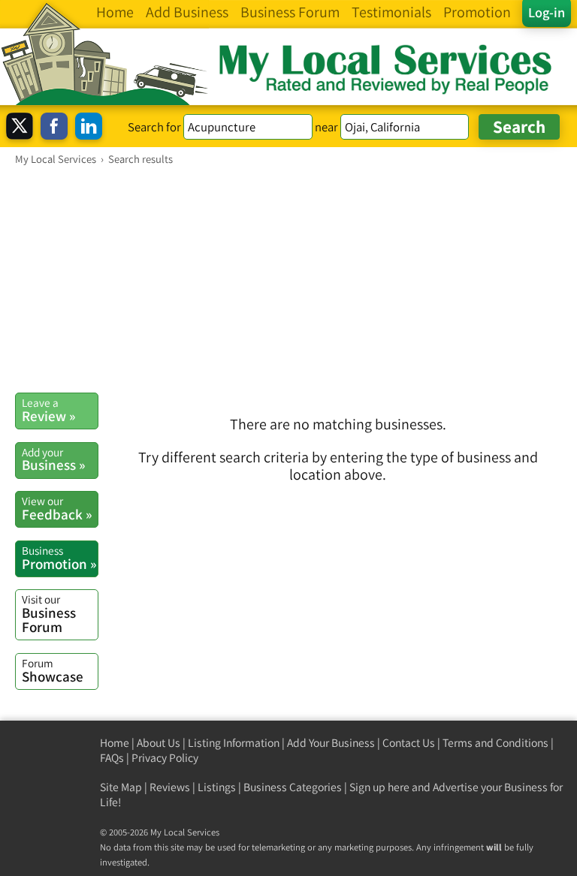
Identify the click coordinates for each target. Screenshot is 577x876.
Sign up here (379, 787)
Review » (48, 410)
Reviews (170, 787)
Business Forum (49, 614)
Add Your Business (331, 743)
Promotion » (59, 558)
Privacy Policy (164, 758)
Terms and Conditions (495, 743)
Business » (53, 459)
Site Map (121, 787)
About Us (158, 743)
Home (114, 743)
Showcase (52, 670)
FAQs (112, 758)
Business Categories (292, 787)
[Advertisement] (288, 278)
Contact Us (408, 743)
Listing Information (233, 743)
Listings (217, 787)
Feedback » (57, 508)
